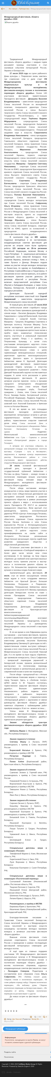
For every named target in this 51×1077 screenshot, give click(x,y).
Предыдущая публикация (15, 1029)
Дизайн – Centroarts (14, 1072)
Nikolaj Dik (35, 1019)
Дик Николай (16, 1019)
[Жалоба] (31, 1017)
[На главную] (3, 9)
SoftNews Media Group (26, 1064)
